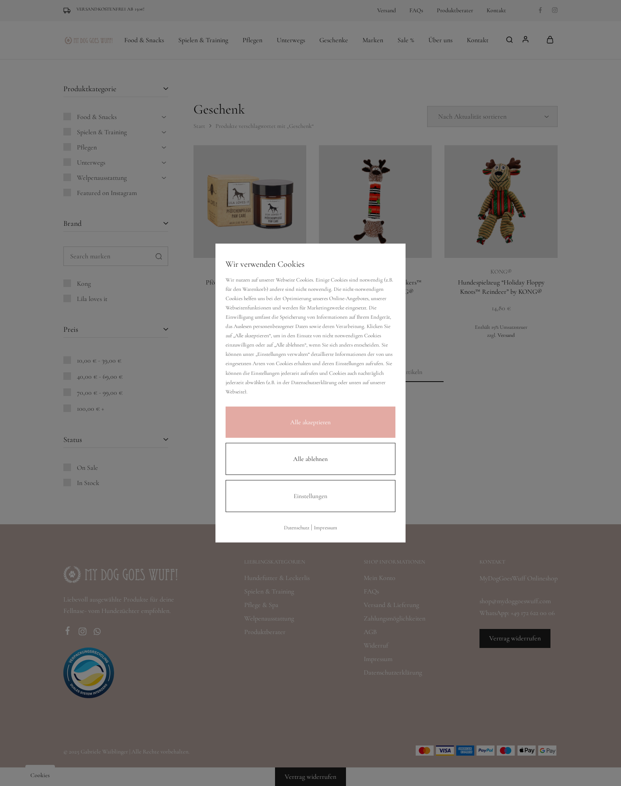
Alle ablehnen (310, 459)
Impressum (325, 527)
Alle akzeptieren (310, 422)
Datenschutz (296, 527)
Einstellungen (310, 496)
